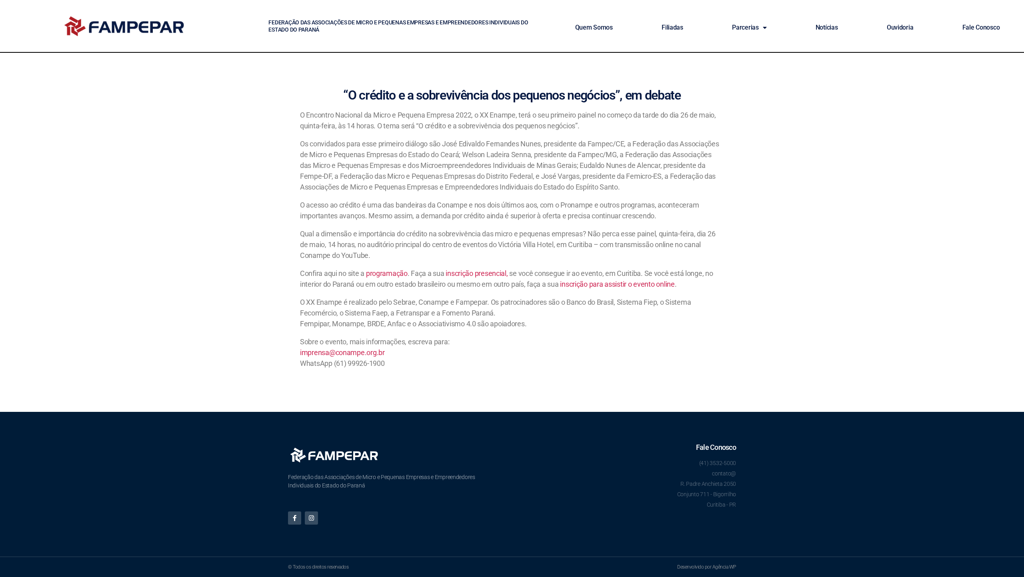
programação (387, 273)
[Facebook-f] (294, 518)
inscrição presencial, (477, 273)
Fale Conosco (981, 27)
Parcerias (745, 27)
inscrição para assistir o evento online (617, 284)
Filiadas (672, 27)
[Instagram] (311, 518)
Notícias (827, 27)
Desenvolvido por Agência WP (706, 567)
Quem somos (594, 27)
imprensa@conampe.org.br (342, 352)
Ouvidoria (900, 27)
